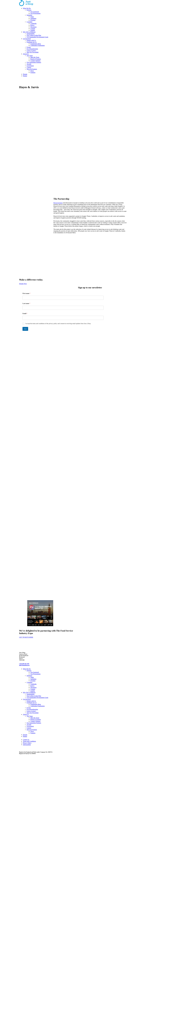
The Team (30, 55)
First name (26, 293)
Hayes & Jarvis (57, 203)
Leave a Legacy (31, 50)
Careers (29, 67)
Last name (26, 303)
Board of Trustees (35, 59)
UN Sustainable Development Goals (37, 37)
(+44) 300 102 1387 (24, 663)
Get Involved (27, 38)
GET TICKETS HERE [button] (26, 637)
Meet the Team (34, 57)
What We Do (27, 8)
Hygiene (32, 20)
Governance (30, 65)
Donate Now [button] (23, 283)
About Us (26, 54)
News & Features (32, 69)
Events (29, 47)
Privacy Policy (27, 743)
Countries (29, 22)
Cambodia (33, 23)
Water (32, 17)
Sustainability (31, 33)
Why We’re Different (29, 32)
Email (24, 313)
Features (32, 72)
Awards (29, 64)
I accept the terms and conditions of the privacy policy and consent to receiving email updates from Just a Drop (58, 323)
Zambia (32, 30)
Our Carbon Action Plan (34, 35)
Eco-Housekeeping (32, 49)
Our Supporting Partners (34, 62)
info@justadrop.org (24, 665)
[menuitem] (92, 19)
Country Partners (35, 60)
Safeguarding (27, 744)
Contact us (26, 739)
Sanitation (33, 18)
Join (25, 329)
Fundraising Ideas (35, 44)
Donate (25, 74)
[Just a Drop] (90, 3)
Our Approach (34, 11)
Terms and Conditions (29, 741)
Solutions (29, 15)
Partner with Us (31, 40)
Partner (25, 76)
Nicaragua (33, 27)
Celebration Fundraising (37, 45)
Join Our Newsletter (33, 52)
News (32, 71)
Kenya (32, 25)
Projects (29, 10)
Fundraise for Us (32, 42)
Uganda (32, 28)
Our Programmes (35, 13)
